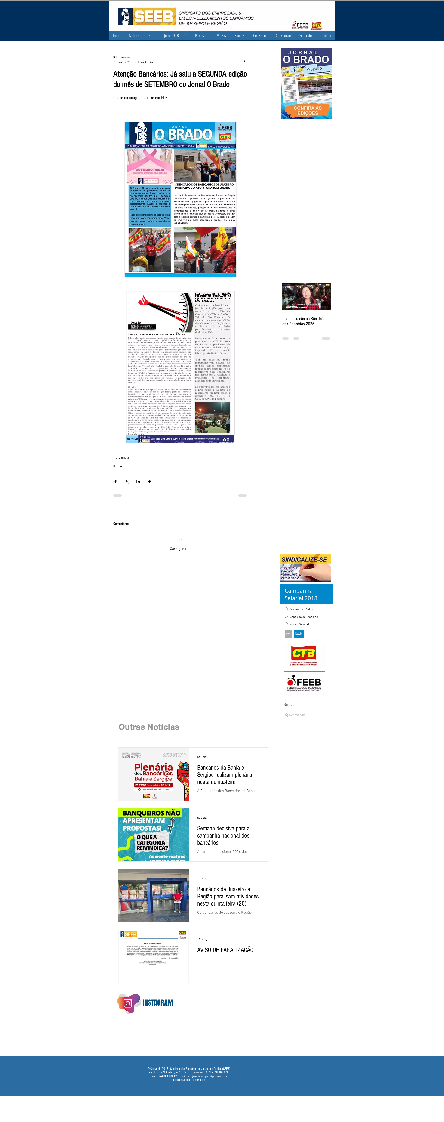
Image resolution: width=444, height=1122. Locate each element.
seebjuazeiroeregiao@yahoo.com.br (207, 1071)
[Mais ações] (244, 60)
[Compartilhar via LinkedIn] (138, 481)
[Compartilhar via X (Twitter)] (127, 481)
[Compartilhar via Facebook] (115, 481)
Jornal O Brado (121, 458)
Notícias (117, 466)
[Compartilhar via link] (149, 481)
